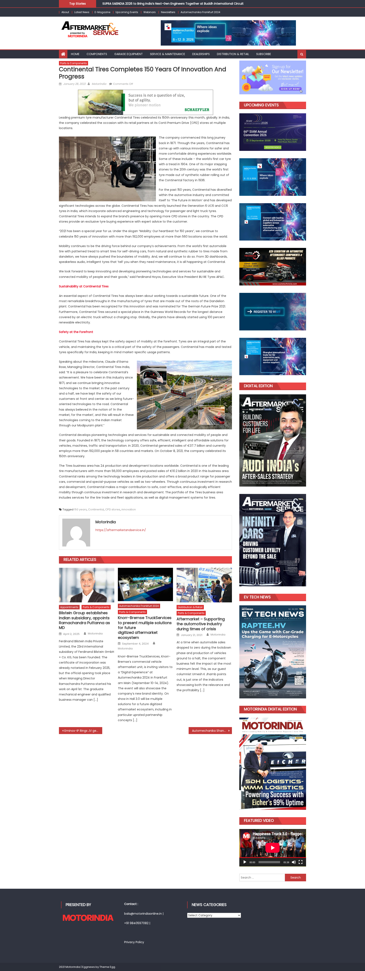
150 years (80, 509)
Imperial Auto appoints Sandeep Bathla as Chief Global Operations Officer (157, 5)
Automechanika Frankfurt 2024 (200, 12)
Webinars (149, 12)
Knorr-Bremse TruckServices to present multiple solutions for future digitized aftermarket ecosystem (145, 627)
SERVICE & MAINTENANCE (167, 54)
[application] (272, 848)
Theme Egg (107, 967)
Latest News (81, 12)
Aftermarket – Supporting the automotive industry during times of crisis (201, 624)
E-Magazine (102, 12)
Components (97, 54)
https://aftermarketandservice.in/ (120, 530)
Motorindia (99, 84)
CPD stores (112, 509)
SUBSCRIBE (263, 54)
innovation (128, 509)
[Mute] (294, 862)
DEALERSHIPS (201, 54)
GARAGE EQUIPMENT (128, 54)
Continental (96, 509)
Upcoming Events (127, 12)
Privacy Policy (134, 942)
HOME (75, 54)
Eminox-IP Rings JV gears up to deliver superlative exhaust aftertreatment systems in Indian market (83, 731)
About (65, 12)
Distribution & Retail (190, 607)
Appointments (69, 607)
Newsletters (168, 12)
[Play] (245, 862)
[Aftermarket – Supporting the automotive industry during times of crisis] (204, 585)
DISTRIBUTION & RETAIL (233, 54)
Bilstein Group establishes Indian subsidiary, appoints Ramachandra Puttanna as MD (84, 620)
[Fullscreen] (300, 862)
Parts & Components (73, 63)
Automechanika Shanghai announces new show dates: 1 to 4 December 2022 (212, 731)
